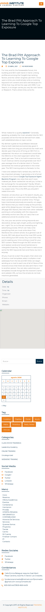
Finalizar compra (10, 537)
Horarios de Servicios (11, 519)
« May (4, 406)
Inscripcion (7, 507)
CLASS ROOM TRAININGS (11, 443)
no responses (27, 66)
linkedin (8, 481)
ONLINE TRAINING (9, 451)
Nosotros (6, 497)
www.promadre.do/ (23, 582)
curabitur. (7, 419)
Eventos (6, 502)
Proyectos (6, 527)
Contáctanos (8, 505)
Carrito (5, 532)
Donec (28, 419)
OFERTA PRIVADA (10, 512)
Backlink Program (9, 179)
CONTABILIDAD (9, 517)
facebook (8, 472)
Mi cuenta (7, 534)
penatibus (16, 424)
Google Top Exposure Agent (30, 177)
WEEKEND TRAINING (10, 459)
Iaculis (37, 419)
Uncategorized (7, 455)
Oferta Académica (10, 500)
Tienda (5, 529)
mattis (5, 424)
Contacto (6, 541)
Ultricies (6, 430)
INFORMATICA (9, 515)
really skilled (29, 424)
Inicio (5, 495)
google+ (8, 475)
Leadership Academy (10, 447)
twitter (7, 478)
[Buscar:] (19, 361)
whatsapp (8, 484)
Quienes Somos (9, 524)
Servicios (6, 522)
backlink (26, 133)
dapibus (18, 419)
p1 (3, 539)
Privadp (6, 510)
